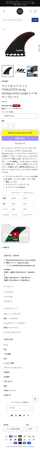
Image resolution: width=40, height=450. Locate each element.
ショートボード (9, 292)
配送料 (3, 108)
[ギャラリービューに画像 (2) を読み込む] (20, 71)
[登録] (30, 407)
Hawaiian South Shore (16, 446)
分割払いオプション (10, 390)
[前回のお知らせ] (4, 3)
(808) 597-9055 (22, 263)
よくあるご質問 (9, 363)
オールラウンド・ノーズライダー (15, 323)
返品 (5, 358)
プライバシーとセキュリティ (13, 368)
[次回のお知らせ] (36, 3)
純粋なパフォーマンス (11, 327)
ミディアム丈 (8, 296)
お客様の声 (7, 395)
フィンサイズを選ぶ (8, 112)
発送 (5, 349)
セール (6, 345)
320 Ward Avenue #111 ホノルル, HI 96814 (21, 260)
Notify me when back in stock (20, 133)
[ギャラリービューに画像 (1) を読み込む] (7, 71)
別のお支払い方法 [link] (20, 143)
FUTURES (5, 81)
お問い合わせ (8, 381)
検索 (5, 386)
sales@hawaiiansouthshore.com (23, 265)
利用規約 (7, 372)
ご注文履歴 (7, 354)
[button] (4, 11)
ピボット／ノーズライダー (12, 314)
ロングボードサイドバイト (12, 332)
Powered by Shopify (28, 446)
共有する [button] (6, 247)
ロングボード (8, 301)
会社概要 (7, 377)
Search (35, 20)
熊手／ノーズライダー (11, 318)
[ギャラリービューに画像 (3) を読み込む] (32, 71)
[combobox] (17, 20)
